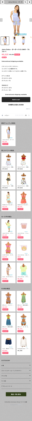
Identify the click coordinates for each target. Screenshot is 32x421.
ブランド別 (4, 376)
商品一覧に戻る (16, 394)
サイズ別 (3, 381)
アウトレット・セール (6, 386)
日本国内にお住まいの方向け (16, 104)
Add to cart (16, 99)
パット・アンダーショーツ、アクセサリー (11, 370)
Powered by (14, 404)
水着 (2, 365)
